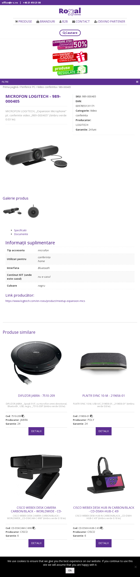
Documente (21, 234)
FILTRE (5, 81)
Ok (70, 570)
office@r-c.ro (10, 2)
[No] (135, 567)
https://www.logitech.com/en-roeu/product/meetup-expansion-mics (45, 301)
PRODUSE (25, 21)
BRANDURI (47, 21)
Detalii (36, 431)
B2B (65, 21)
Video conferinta (47, 87)
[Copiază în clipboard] (23, 416)
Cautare (71, 33)
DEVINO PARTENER (111, 21)
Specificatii (20, 230)
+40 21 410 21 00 (32, 2)
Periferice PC (27, 87)
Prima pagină (10, 87)
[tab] (74, 230)
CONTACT (83, 21)
